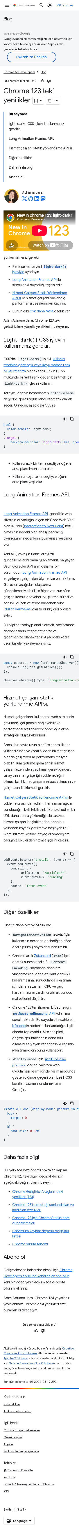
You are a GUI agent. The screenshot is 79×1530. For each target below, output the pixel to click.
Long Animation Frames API (34, 280)
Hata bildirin (12, 1404)
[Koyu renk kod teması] (64, 418)
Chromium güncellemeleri (22, 1430)
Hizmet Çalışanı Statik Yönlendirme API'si (36, 797)
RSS (6, 1491)
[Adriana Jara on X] (24, 200)
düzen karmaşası (18, 609)
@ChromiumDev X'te (18, 1470)
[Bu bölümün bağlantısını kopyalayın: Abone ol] (29, 1257)
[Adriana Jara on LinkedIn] (36, 200)
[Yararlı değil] (49, 81)
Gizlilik (21, 1509)
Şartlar (8, 1509)
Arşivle (8, 1444)
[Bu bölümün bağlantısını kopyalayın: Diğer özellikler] (43, 912)
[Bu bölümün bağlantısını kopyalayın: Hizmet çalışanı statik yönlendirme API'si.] (52, 704)
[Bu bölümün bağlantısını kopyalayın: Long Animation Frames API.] (8, 501)
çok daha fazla (41, 311)
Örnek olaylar (13, 1437)
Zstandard (42, 956)
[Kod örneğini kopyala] (71, 418)
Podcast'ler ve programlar (21, 1451)
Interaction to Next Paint (43, 526)
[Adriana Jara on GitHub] (30, 200)
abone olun (60, 1276)
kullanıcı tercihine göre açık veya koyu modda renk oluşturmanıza (37, 365)
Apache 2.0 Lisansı (16, 1358)
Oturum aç (65, 5)
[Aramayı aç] (41, 5)
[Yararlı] (42, 81)
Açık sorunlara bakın (17, 1411)
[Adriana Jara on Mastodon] (43, 200)
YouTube (9, 1477)
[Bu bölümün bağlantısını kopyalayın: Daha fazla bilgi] (43, 1157)
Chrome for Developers (19, 72)
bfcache (19, 1026)
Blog (8, 19)
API (34, 1013)
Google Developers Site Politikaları (32, 1363)
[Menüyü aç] (7, 5)
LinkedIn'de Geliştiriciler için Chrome (29, 1484)
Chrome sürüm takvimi (30, 1244)
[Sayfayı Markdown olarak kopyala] (50, 100)
